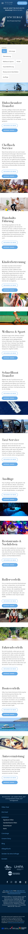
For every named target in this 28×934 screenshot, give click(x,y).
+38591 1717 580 (9, 890)
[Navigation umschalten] (2, 3)
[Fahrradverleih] (14, 634)
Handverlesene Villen (10, 823)
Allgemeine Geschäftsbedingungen (18, 892)
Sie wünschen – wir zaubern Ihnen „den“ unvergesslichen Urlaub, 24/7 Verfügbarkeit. (14, 798)
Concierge (5, 833)
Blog (3, 843)
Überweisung (7, 56)
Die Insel (5, 812)
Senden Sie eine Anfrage (10, 854)
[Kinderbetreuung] (14, 300)
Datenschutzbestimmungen (14, 893)
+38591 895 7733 (20, 890)
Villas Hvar (5, 807)
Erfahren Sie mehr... (14, 9)
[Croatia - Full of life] (8, 868)
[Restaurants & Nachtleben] (14, 527)
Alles (4, 51)
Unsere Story (6, 838)
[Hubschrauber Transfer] (14, 89)
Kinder (19, 61)
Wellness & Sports (8, 61)
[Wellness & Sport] (14, 318)
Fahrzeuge (12, 51)
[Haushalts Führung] (14, 204)
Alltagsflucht (6, 849)
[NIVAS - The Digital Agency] (25, 882)
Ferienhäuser (7, 826)
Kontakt (4, 859)
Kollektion (5, 817)
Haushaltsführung (8, 67)
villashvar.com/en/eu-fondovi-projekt (16, 922)
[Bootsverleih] (14, 724)
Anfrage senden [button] (22, 3)
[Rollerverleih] (14, 615)
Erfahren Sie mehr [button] (10, 125)
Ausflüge (5, 77)
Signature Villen (8, 820)
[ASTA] (14, 874)
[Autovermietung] (14, 742)
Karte (5, 828)
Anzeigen (4, 47)
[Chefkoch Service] (14, 186)
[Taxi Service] (14, 426)
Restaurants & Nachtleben (10, 72)
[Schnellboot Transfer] (14, 408)
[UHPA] (18, 868)
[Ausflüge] (14, 509)
